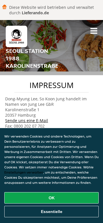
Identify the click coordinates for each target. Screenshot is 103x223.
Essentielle (51, 211)
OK (52, 198)
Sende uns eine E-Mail (26, 120)
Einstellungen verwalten (23, 172)
